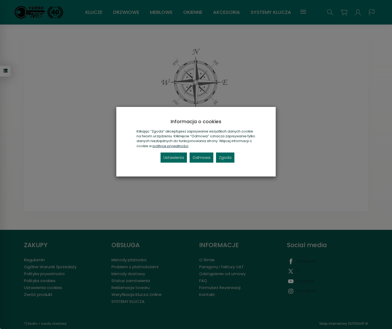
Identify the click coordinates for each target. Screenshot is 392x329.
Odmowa (201, 157)
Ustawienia (173, 157)
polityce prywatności (170, 146)
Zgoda (225, 157)
